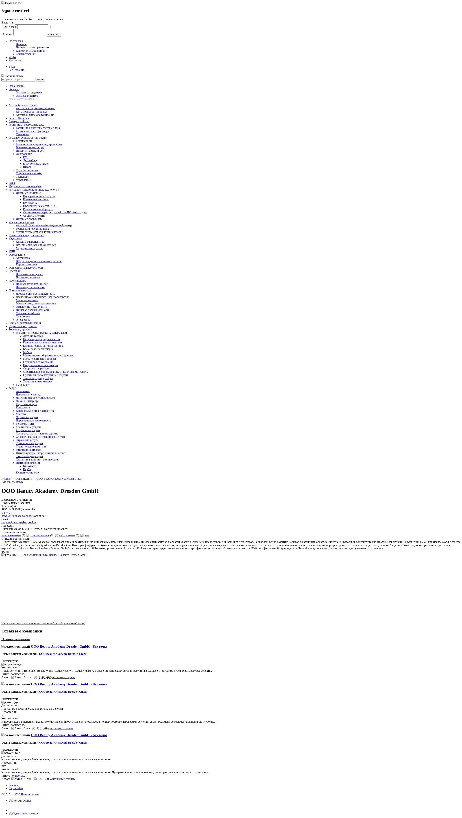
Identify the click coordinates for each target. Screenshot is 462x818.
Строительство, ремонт (23, 326)
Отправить (54, 34)
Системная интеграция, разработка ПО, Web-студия (55, 212)
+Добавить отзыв (12, 481)
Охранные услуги (27, 417)
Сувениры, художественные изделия (45, 374)
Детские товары (33, 335)
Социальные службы (29, 173)
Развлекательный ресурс (38, 209)
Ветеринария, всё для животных (36, 244)
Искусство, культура (21, 222)
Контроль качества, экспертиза (35, 410)
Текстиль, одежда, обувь (38, 378)
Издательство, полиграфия (25, 186)
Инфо (12, 57)
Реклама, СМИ (25, 423)
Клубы (27, 469)
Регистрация (16, 69)
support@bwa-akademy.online (18, 522)
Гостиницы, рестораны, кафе (26, 124)
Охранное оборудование (38, 361)
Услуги (13, 387)
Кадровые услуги (26, 404)
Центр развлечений (28, 462)
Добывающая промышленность (35, 293)
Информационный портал (39, 196)
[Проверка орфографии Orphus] (20, 800)
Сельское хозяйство (28, 313)
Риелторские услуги (28, 427)
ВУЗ (25, 157)
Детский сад (30, 160)
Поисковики (30, 202)
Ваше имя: (7, 22)
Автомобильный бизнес (23, 105)
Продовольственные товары (40, 365)
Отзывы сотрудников (29, 92)
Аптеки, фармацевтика (30, 241)
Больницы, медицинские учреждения (39, 144)
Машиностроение (27, 300)
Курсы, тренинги (26, 264)
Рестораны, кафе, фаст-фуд (32, 131)
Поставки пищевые (28, 277)
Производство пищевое (30, 287)
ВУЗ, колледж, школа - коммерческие (39, 261)
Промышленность (20, 290)
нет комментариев (63, 677)
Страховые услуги (27, 440)
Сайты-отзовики (26, 53)
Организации (17, 85)
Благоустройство (19, 121)
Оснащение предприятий (31, 306)
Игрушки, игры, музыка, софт (41, 339)
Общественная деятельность (26, 267)
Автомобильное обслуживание (35, 114)
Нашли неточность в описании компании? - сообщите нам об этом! (43, 623)
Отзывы (14, 89)
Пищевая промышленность (32, 309)
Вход (12, 66)
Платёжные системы (36, 199)
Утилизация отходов (28, 449)
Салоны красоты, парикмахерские (37, 433)
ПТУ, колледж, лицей (36, 163)
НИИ (12, 251)
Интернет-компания (28, 192)
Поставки (15, 270)
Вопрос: (7, 34)
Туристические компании (31, 446)
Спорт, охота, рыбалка (37, 368)
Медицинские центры (29, 248)
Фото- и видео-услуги (29, 456)
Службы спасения (27, 170)
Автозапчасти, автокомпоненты (35, 108)
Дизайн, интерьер (27, 400)
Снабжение (23, 316)
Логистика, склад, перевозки (26, 235)
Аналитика (23, 391)
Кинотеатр (29, 466)
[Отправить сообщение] (11, 3)
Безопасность (24, 140)
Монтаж (21, 414)
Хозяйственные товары (37, 381)
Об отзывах (16, 40)
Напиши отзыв (30, 794)
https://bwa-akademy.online (17, 515)
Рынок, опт (23, 384)
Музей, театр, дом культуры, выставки (39, 231)
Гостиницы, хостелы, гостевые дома (38, 127)
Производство (17, 280)
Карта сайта (16, 788)
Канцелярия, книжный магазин (42, 342)
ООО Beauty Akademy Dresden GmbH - (69, 646)
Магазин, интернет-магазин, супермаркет (41, 332)
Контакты (15, 60)
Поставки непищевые (29, 274)
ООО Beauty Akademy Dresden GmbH (59, 478)
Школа (27, 166)
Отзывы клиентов (27, 95)
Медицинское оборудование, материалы (48, 355)
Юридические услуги (29, 472)
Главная (6, 478)
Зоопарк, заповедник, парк (32, 228)
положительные (11, 535)
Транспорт (22, 176)
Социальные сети (34, 215)
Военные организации (30, 147)
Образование (24, 153)
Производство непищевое (32, 283)
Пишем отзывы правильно (32, 47)
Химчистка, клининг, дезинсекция (37, 459)
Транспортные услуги (29, 443)
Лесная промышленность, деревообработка (42, 296)
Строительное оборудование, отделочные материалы (55, 371)
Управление (23, 179)
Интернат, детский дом (30, 150)
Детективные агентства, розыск (35, 397)
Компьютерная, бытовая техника (43, 345)
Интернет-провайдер (29, 218)
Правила (21, 44)
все (87, 535)
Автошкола (23, 257)
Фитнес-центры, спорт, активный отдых (41, 453)
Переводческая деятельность (33, 420)
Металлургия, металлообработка (36, 303)
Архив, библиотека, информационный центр (44, 225)
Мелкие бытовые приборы (39, 358)
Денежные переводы (29, 394)
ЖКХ (12, 183)
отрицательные (40, 535)
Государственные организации (28, 137)
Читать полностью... (13, 673)
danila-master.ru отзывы (23, 98)
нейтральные (67, 535)
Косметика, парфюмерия (38, 348)
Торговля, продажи (20, 329)
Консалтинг (23, 407)
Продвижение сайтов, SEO (39, 205)
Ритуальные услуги (28, 430)
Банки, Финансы (19, 118)
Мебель (27, 352)
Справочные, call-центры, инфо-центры (40, 436)
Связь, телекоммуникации (25, 322)
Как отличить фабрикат (30, 50)
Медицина (15, 238)
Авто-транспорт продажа (31, 111)
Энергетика (23, 319)
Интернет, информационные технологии (34, 189)
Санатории (22, 134)
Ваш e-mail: (9, 26)
